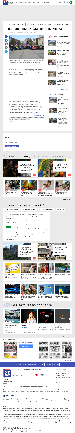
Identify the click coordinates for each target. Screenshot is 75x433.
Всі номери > (68, 360)
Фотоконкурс (45, 2)
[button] (43, 205)
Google (37, 112)
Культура (17, 119)
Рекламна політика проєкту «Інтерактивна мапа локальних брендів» (64, 380)
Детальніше (15, 372)
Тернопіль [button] (10, 3)
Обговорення (27, 2)
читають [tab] (42, 156)
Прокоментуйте (38, 115)
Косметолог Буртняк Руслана (27, 324)
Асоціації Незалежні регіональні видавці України (25, 389)
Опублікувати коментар (12, 146)
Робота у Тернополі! (17, 24)
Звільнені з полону (45, 24)
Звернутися (27, 372)
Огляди (32, 24)
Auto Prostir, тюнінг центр (45, 323)
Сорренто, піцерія (60, 323)
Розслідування (36, 2)
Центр (11, 119)
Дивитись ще (65, 89)
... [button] (51, 2)
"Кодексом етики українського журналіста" (31, 386)
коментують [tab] (28, 156)
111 (35, 32)
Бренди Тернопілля (62, 24)
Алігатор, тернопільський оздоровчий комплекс (12, 324)
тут (27, 388)
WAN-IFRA (57, 389)
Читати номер (26, 346)
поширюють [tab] (56, 156)
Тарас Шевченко (25, 119)
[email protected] (8, 430)
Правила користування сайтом (63, 371)
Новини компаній (7, 381)
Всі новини (19, 2)
